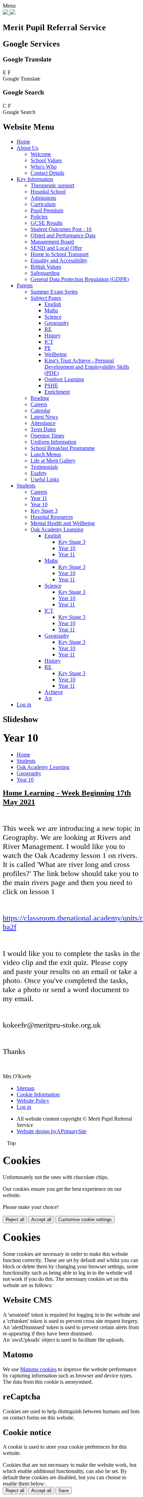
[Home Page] (9, 13)
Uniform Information (53, 442)
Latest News (44, 417)
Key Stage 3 (44, 511)
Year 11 (39, 498)
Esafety (39, 473)
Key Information (35, 179)
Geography (56, 323)
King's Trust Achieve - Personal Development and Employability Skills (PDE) (86, 367)
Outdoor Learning (64, 379)
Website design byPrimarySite (51, 1131)
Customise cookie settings (85, 1219)
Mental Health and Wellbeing (63, 523)
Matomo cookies (38, 1369)
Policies (39, 217)
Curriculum (43, 204)
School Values (46, 160)
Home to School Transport (60, 254)
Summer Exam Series (54, 292)
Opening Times (47, 436)
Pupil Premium (47, 210)
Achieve (53, 692)
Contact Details (47, 173)
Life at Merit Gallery (53, 461)
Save (63, 1490)
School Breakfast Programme (63, 448)
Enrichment (57, 392)
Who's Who (44, 167)
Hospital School (48, 192)
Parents (25, 285)
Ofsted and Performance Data (63, 235)
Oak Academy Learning (57, 529)
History (52, 335)
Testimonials (44, 467)
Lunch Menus (46, 454)
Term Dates (43, 429)
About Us (27, 148)
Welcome (41, 154)
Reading (40, 398)
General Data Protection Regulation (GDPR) (80, 279)
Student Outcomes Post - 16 (61, 229)
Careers (39, 404)
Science (52, 317)
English (52, 304)
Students (26, 486)
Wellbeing (55, 354)
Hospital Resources (52, 517)
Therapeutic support (52, 185)
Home (23, 142)
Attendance (43, 423)
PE (47, 348)
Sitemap (25, 1088)
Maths (51, 310)
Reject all (15, 1219)
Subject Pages (46, 298)
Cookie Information (38, 1094)
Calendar (40, 411)
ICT (48, 342)
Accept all (41, 1219)
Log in (24, 704)
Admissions (43, 198)
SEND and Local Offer (56, 248)
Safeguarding (45, 273)
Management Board (52, 242)
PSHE (51, 385)
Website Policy (33, 1101)
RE (48, 329)
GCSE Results (46, 223)
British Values (46, 267)
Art (48, 698)
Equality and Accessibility (59, 260)
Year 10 (39, 504)
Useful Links (45, 479)
